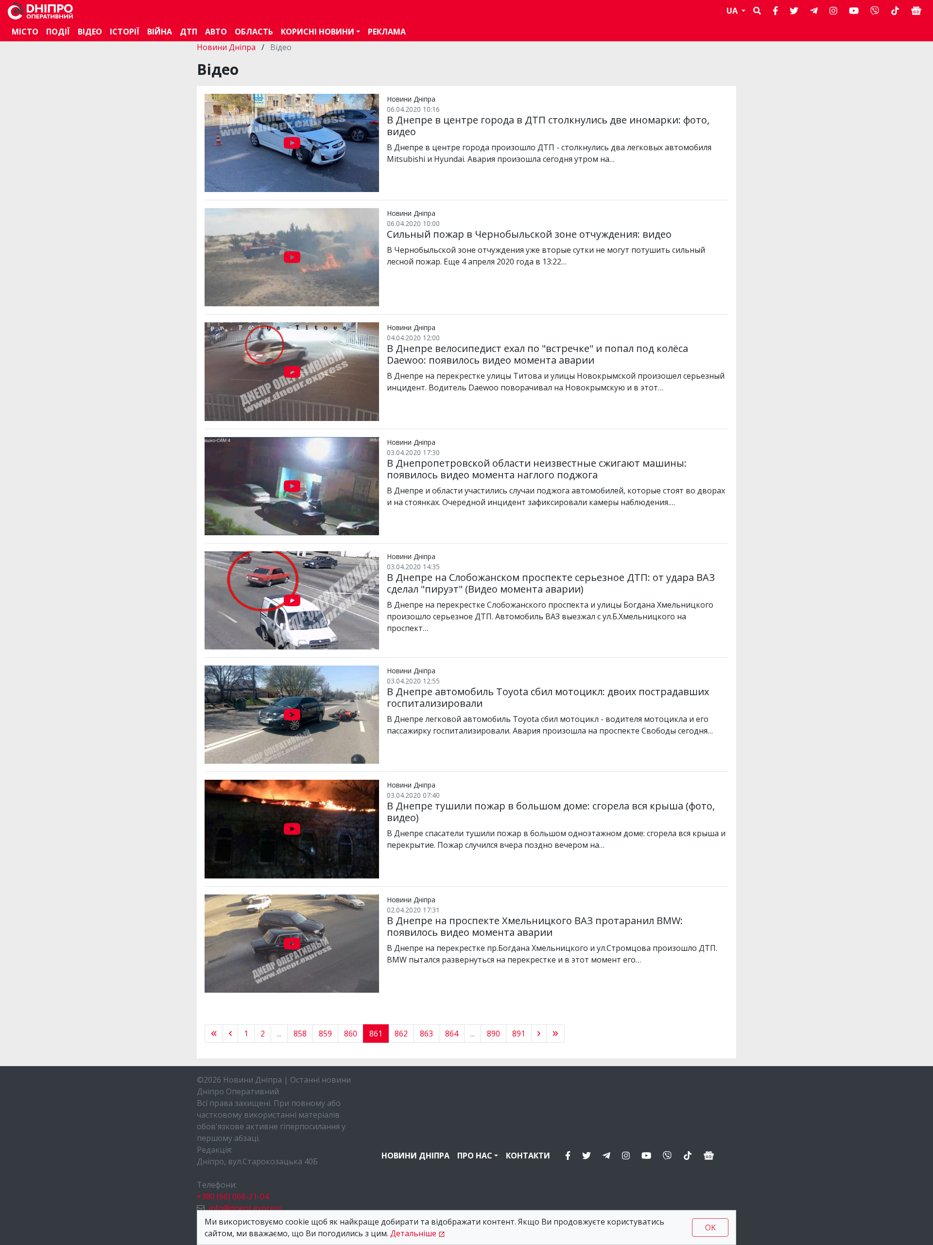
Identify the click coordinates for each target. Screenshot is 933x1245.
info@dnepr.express (245, 1208)
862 (401, 1033)
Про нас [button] (474, 1155)
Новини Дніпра (227, 47)
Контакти (528, 1155)
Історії (124, 31)
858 (300, 1033)
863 (426, 1033)
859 (325, 1033)
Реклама (387, 31)
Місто (25, 31)
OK (710, 1227)
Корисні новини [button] (317, 31)
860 (350, 1033)
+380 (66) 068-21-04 (233, 1196)
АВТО (216, 31)
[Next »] (539, 1033)
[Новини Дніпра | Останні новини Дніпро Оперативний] (40, 11)
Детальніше (413, 1233)
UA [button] (733, 10)
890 (493, 1033)
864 (451, 1033)
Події (58, 31)
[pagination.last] (555, 1033)
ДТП (188, 31)
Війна (159, 31)
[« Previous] (214, 1033)
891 (518, 1033)
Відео (90, 31)
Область (254, 31)
